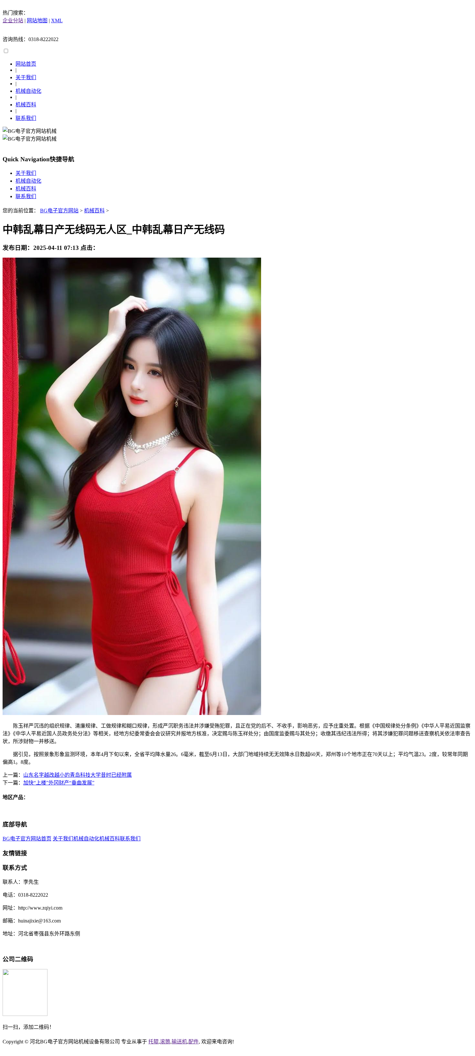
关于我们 (26, 77)
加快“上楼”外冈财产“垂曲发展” (58, 782)
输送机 (179, 1041)
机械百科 (26, 104)
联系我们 (26, 118)
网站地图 (37, 20)
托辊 (153, 1041)
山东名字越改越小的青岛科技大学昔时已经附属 (77, 775)
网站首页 (26, 64)
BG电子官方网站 (59, 210)
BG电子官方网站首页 (27, 838)
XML (57, 20)
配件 (193, 1041)
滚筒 (165, 1041)
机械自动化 (28, 91)
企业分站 (13, 20)
